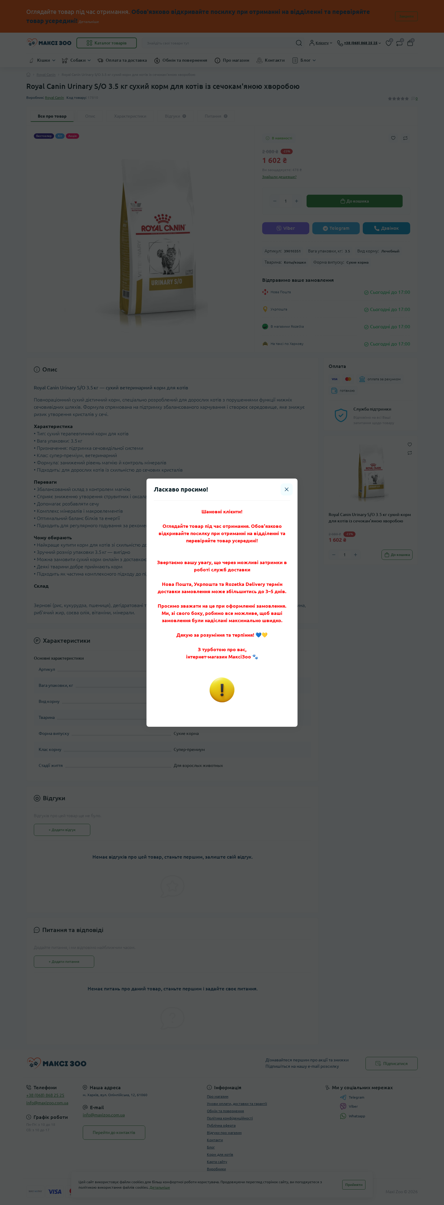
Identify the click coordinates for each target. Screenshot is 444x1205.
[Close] (287, 489)
